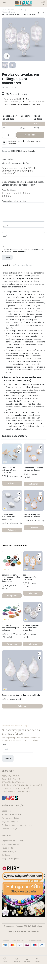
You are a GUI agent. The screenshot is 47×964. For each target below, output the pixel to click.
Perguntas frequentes (11, 858)
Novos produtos (9, 848)
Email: (4, 745)
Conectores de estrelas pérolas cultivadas (9, 470)
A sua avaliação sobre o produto (15, 201)
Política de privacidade (11, 814)
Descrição (6, 265)
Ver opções (12, 595)
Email (4, 236)
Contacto (6, 855)
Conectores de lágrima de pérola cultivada (21, 695)
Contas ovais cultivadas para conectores (9, 516)
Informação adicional (23, 265)
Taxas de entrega (9, 828)
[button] (4, 142)
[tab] (6, 265)
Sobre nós (6, 811)
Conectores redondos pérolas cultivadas (33, 469)
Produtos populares (10, 844)
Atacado (11, 10)
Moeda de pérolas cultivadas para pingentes (31, 627)
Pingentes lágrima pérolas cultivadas (32, 515)
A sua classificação (9, 190)
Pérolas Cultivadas (8, 12)
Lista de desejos (9, 851)
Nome (5, 226)
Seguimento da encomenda (13, 841)
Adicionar (32, 135)
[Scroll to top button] (42, 952)
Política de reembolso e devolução (17, 825)
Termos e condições (10, 818)
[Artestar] (23, 3)
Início (4, 10)
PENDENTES (20, 10)
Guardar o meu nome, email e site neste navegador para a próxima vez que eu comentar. (23, 250)
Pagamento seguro (10, 821)
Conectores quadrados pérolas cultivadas (31, 577)
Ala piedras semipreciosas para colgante (10, 627)
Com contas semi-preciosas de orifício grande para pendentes (11, 578)
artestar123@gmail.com (19, 791)
